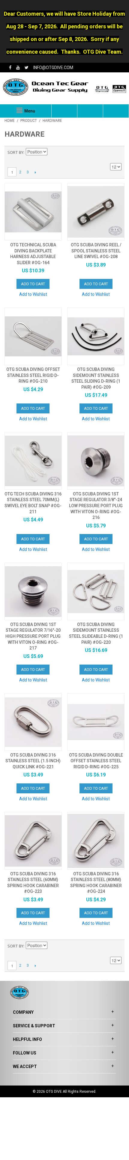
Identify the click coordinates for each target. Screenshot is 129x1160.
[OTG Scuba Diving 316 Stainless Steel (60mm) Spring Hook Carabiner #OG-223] (33, 841)
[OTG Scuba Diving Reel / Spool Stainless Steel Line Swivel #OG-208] (95, 212)
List (117, 152)
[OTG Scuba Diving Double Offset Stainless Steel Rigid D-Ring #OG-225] (95, 722)
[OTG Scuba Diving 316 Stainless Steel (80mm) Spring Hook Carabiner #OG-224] (95, 841)
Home (9, 121)
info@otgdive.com (53, 67)
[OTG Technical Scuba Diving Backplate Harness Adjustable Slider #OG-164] (33, 212)
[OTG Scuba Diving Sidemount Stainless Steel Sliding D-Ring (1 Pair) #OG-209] (95, 336)
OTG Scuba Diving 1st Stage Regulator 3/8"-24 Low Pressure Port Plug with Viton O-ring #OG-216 (96, 505)
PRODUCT (28, 121)
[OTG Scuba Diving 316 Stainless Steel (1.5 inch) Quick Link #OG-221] (33, 722)
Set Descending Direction (52, 152)
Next (35, 172)
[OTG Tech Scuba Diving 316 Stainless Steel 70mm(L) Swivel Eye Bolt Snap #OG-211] (33, 461)
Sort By (15, 152)
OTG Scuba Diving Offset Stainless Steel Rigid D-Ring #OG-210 (33, 375)
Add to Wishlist (33, 294)
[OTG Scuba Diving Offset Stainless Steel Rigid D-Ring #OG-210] (33, 336)
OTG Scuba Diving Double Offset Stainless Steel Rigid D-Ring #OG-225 (96, 761)
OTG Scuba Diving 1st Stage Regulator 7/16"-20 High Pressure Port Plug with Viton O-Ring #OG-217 (33, 636)
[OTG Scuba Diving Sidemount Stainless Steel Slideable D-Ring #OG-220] (95, 591)
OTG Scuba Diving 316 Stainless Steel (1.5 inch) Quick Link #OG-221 (33, 761)
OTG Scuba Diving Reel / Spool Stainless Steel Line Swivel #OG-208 (96, 250)
